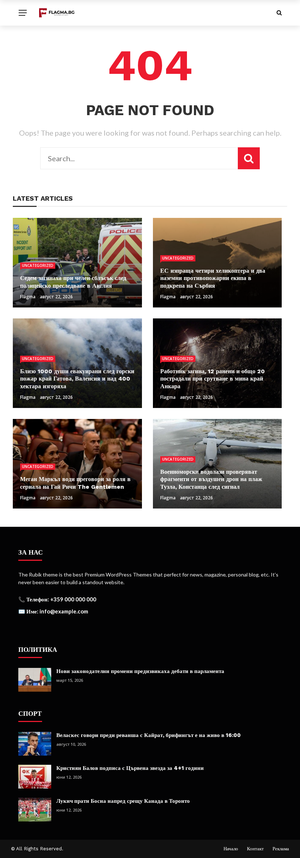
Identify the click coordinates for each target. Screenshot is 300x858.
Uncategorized (37, 265)
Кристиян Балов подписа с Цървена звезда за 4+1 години (130, 768)
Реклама (281, 848)
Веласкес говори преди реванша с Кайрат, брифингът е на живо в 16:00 (148, 735)
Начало (231, 848)
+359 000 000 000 (73, 599)
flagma (27, 297)
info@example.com (64, 611)
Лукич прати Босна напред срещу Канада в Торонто (123, 801)
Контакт (255, 848)
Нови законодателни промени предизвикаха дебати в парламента (140, 671)
